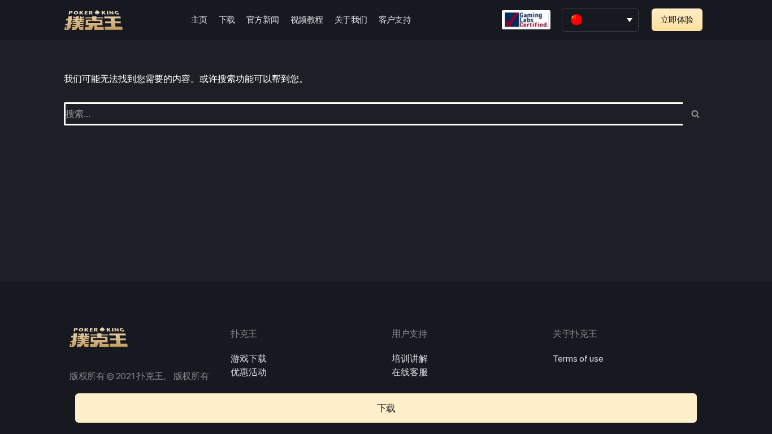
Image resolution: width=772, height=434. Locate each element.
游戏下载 (249, 358)
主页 (199, 20)
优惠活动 (249, 372)
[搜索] (695, 113)
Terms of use (578, 358)
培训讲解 (410, 358)
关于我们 (351, 20)
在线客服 (410, 372)
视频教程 (306, 20)
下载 (227, 20)
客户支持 (395, 20)
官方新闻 (262, 20)
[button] (677, 19)
